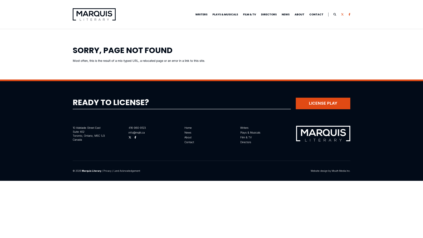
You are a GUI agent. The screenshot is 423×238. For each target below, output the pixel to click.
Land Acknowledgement (127, 170)
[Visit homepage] (94, 14)
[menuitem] (201, 15)
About (299, 14)
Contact (316, 14)
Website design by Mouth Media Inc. (330, 170)
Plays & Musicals (250, 132)
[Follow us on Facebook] (349, 15)
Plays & (225, 14)
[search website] (334, 15)
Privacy (107, 170)
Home (188, 127)
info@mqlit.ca (137, 132)
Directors (269, 14)
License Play (323, 103)
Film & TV (249, 14)
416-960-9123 (137, 127)
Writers (201, 14)
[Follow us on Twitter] (342, 15)
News (286, 14)
